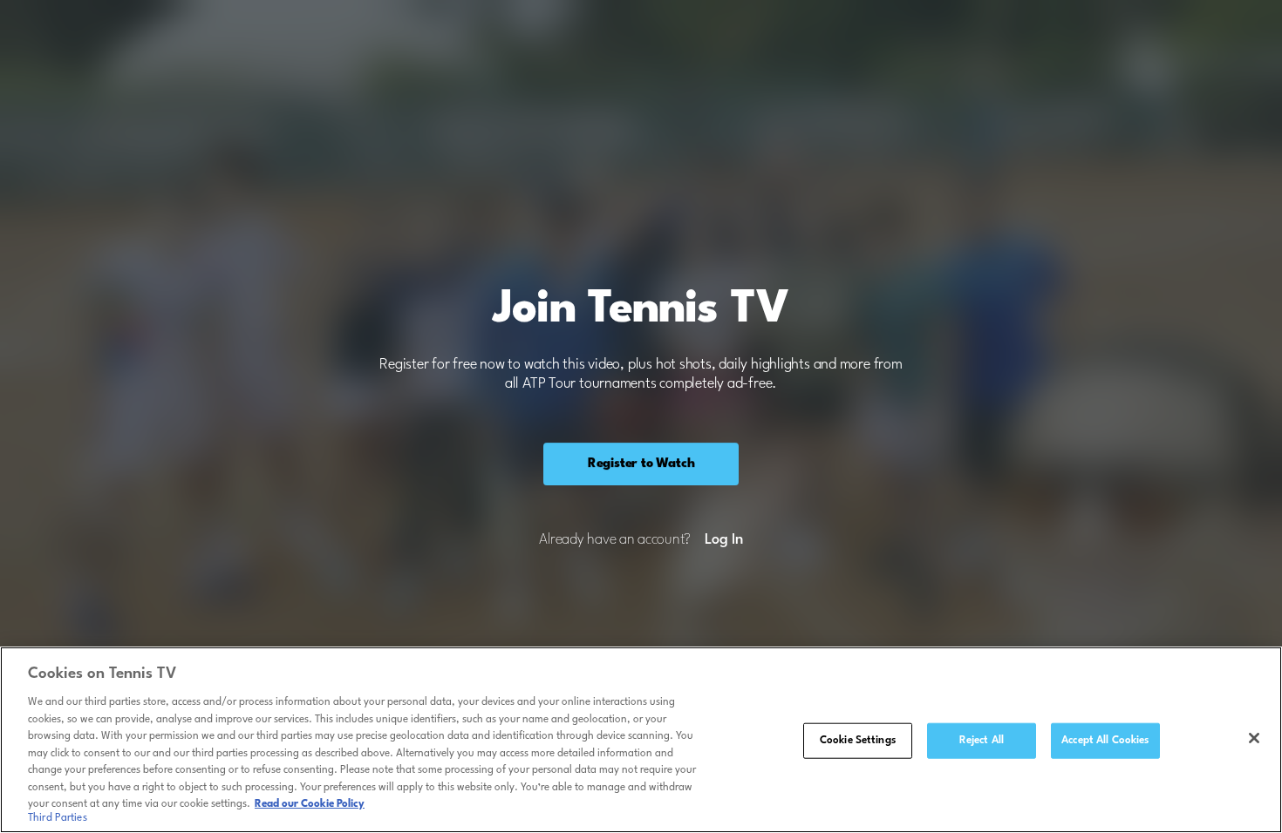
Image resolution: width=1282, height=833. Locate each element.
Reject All (981, 740)
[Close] (1254, 738)
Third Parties (57, 819)
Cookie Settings (858, 740)
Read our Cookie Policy (310, 804)
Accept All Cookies (1105, 740)
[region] (641, 740)
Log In (723, 540)
